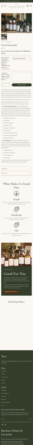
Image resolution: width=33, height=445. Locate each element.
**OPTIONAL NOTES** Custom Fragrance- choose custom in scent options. (5, 76)
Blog (2, 405)
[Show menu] (2, 5)
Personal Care (4, 377)
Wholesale (3, 399)
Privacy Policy (20, 422)
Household (3, 371)
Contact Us (3, 396)
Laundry (3, 374)
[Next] (31, 1)
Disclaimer (4, 173)
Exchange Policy (5, 393)
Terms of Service (26, 422)
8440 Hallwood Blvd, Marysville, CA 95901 (11, 442)
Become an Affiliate (5, 402)
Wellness (3, 380)
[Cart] (30, 5)
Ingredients (4, 169)
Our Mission (4, 390)
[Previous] (2, 1)
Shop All (3, 383)
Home (2, 41)
